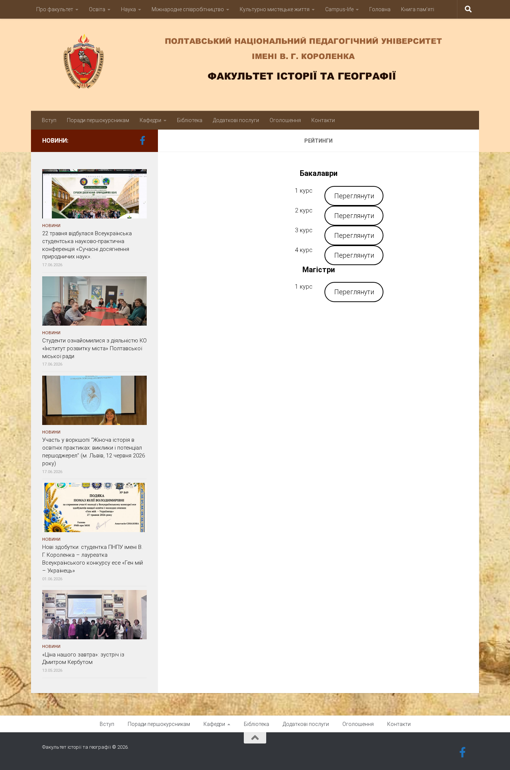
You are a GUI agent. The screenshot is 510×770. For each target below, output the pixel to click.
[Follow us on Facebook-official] (142, 140)
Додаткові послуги (236, 120)
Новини (51, 225)
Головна (380, 9)
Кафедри (150, 120)
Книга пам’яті (417, 9)
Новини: (55, 140)
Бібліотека (189, 120)
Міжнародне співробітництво (188, 9)
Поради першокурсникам (98, 120)
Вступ (49, 120)
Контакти (323, 120)
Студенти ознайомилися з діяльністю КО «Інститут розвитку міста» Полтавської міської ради (94, 348)
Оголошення (285, 120)
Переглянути (354, 196)
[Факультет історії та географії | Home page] (255, 61)
